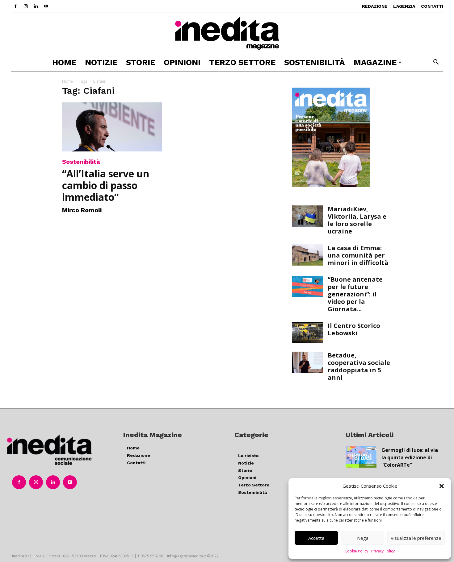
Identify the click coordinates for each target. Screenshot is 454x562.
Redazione (374, 6)
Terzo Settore (242, 62)
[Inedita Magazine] (227, 33)
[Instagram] (25, 6)
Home (64, 62)
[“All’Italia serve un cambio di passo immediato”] (112, 126)
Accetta (316, 538)
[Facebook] (15, 6)
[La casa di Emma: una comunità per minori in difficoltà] (307, 255)
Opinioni (182, 62)
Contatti (432, 6)
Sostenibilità (314, 62)
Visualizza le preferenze (416, 538)
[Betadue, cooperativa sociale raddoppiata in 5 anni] (307, 362)
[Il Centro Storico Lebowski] (307, 332)
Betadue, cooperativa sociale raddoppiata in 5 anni (359, 366)
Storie (140, 62)
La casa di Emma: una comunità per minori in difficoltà (358, 255)
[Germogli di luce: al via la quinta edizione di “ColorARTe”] (361, 457)
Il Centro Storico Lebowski (354, 329)
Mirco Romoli (82, 210)
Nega (362, 538)
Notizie (101, 62)
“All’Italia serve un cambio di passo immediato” (105, 185)
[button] (442, 486)
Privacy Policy (383, 551)
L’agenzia (404, 6)
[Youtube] (46, 6)
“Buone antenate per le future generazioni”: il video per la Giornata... (355, 294)
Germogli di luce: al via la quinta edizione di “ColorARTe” (409, 457)
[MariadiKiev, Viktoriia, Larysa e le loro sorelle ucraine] (307, 216)
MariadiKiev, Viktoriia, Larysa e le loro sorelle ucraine (357, 220)
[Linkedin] (35, 6)
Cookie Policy (356, 551)
